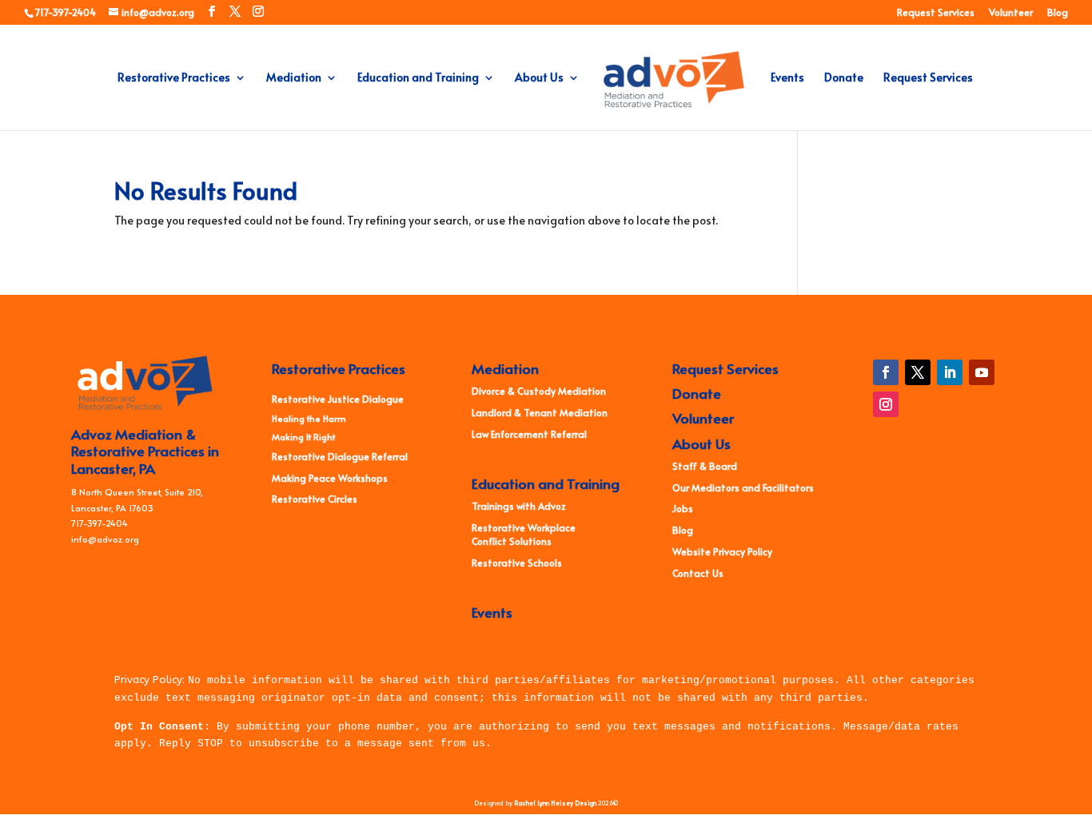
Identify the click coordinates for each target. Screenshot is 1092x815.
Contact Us (697, 573)
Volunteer (1011, 12)
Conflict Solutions (512, 541)
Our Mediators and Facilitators (743, 487)
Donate (843, 78)
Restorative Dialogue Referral (340, 456)
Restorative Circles (314, 498)
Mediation (293, 78)
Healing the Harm (309, 418)
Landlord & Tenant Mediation (540, 412)
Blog (1057, 12)
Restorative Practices (174, 78)
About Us (539, 78)
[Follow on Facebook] (886, 372)
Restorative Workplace (524, 527)
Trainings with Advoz (519, 505)
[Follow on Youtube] (981, 372)
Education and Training (418, 78)
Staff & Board (704, 465)
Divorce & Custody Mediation (539, 390)
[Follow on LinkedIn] (949, 372)
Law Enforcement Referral (529, 433)
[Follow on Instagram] (886, 404)
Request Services (935, 12)
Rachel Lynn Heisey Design (555, 802)
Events (787, 78)
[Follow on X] (918, 372)
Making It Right (303, 437)
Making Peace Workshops (330, 477)
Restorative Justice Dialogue (338, 398)
